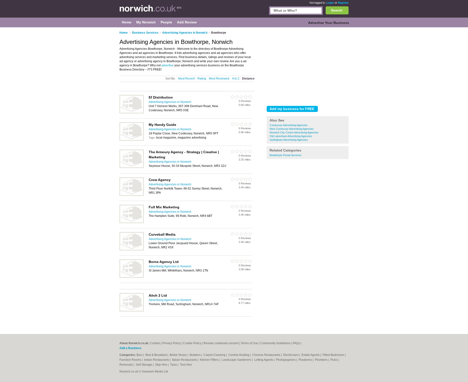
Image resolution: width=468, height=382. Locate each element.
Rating (201, 78)
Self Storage (144, 364)
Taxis (174, 364)
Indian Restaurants (157, 360)
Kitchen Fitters (209, 360)
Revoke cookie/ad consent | (222, 343)
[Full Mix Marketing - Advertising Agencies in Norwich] (131, 222)
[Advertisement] (308, 65)
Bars (139, 355)
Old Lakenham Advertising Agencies (291, 136)
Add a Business (130, 348)
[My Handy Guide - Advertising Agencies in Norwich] (131, 139)
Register (343, 2)
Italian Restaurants (185, 360)
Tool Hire (186, 364)
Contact (155, 343)
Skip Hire (161, 364)
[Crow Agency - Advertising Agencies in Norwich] (131, 195)
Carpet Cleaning (215, 355)
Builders (195, 355)
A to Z (235, 78)
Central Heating (239, 355)
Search (336, 10)
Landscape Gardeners (237, 360)
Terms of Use (249, 343)
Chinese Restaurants (266, 355)
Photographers (286, 360)
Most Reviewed (219, 78)
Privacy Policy (171, 343)
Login (330, 2)
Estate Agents (311, 355)
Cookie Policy (192, 343)
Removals (126, 364)
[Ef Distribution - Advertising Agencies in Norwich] (131, 112)
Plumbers (321, 360)
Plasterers (306, 360)
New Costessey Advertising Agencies (292, 128)
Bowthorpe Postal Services (286, 155)
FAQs (296, 343)
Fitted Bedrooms (333, 355)
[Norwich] (150, 11)
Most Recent (186, 78)
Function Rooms (130, 360)
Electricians (291, 355)
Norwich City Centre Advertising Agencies (294, 132)
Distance (248, 78)
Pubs (334, 360)
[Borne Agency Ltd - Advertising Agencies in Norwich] (131, 277)
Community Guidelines (275, 343)
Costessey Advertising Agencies (289, 125)
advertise (167, 65)
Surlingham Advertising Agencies (289, 139)
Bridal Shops (178, 355)
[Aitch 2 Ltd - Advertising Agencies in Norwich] (131, 310)
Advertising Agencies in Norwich (170, 102)
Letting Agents (264, 360)
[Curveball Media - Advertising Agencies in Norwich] (131, 249)
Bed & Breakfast (156, 355)
